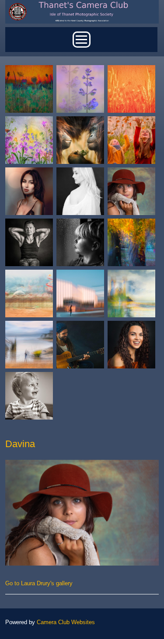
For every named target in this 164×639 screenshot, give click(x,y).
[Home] (82, 3)
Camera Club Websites (66, 622)
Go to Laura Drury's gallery (39, 583)
